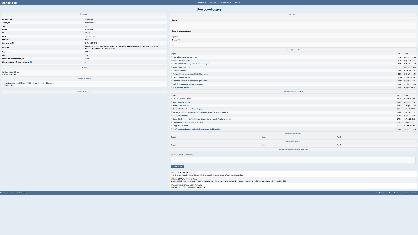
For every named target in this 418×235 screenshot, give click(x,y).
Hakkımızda (406, 193)
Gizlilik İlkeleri (380, 193)
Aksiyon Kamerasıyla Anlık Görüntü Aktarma (190, 74)
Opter (4, 83)
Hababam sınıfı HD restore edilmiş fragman (190, 81)
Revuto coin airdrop (181, 105)
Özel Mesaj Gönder (12, 72)
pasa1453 (44, 83)
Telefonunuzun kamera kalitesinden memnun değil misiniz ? (197, 129)
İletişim (414, 193)
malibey (52, 83)
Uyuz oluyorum (10, 74)
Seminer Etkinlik (179, 70)
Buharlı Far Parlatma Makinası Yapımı (188, 109)
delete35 (36, 83)
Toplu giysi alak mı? (180, 115)
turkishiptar (21, 83)
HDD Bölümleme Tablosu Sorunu (186, 57)
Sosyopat (11, 83)
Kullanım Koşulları (394, 193)
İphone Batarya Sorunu (182, 60)
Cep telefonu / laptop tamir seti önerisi (188, 122)
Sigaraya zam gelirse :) (181, 87)
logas (175, 173)
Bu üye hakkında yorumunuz (182, 155)
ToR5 (29, 83)
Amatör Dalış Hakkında (182, 67)
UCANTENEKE (178, 185)
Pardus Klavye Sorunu (181, 77)
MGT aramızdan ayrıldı (182, 99)
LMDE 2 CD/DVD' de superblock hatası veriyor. (191, 64)
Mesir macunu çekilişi (181, 102)
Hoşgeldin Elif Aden (180, 126)
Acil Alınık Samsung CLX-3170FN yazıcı (188, 84)
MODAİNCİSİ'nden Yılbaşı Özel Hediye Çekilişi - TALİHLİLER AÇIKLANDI (200, 112)
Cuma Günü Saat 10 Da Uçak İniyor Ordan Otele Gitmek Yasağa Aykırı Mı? (202, 119)
